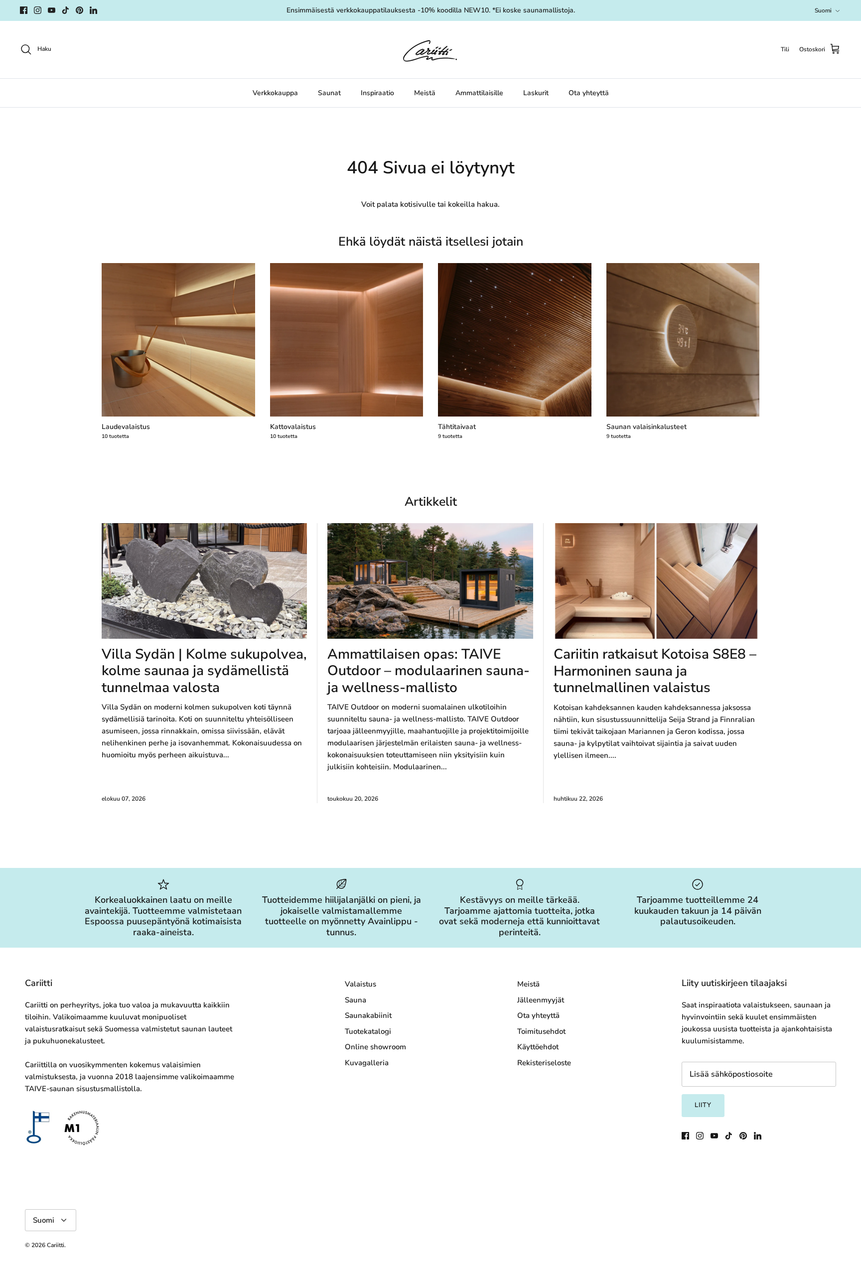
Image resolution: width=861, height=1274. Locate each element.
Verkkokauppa (275, 93)
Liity (703, 1105)
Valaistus (360, 984)
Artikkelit (431, 501)
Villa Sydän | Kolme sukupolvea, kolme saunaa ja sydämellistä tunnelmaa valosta (204, 671)
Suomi (823, 10)
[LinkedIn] (93, 10)
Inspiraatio (377, 93)
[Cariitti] (430, 49)
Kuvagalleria (367, 1063)
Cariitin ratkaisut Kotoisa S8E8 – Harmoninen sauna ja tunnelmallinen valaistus (655, 671)
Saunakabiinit (368, 1015)
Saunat (329, 93)
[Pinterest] (79, 10)
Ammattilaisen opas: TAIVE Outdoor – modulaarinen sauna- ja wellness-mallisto (428, 671)
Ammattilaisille (479, 93)
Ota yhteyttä (589, 93)
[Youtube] (51, 10)
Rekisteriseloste (544, 1063)
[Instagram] (37, 10)
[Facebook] (23, 10)
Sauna (355, 1000)
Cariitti (55, 1245)
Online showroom (375, 1047)
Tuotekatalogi (368, 1031)
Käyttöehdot (538, 1047)
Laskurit (536, 93)
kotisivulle (417, 204)
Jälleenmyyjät (540, 1000)
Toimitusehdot (541, 1031)
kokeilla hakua (473, 204)
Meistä (424, 93)
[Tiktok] (65, 10)
